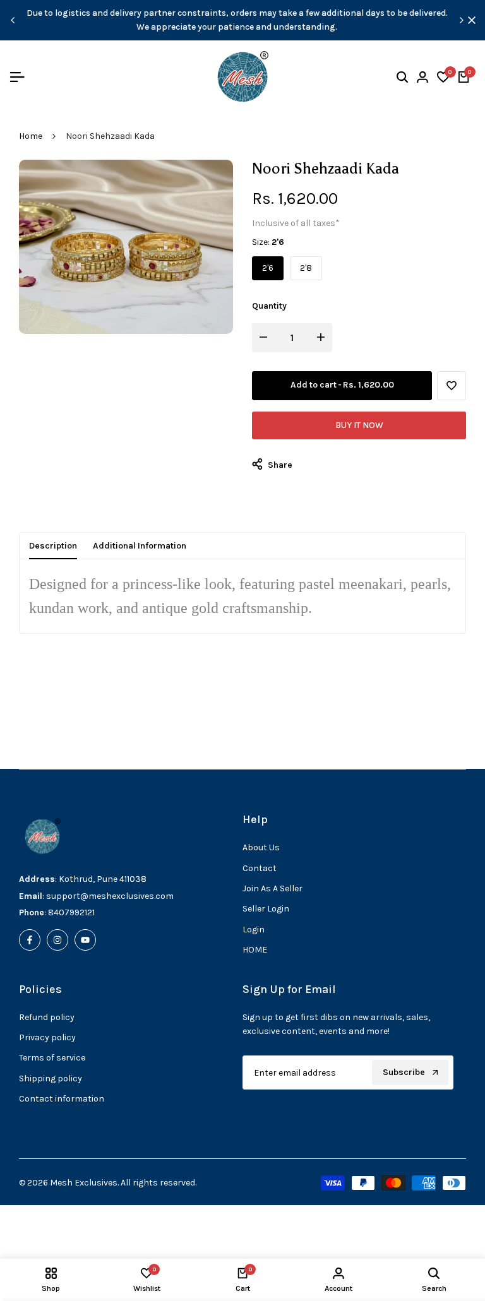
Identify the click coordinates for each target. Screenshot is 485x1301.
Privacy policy (47, 1037)
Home (30, 136)
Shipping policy (50, 1078)
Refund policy (47, 1017)
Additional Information (139, 545)
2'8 (306, 268)
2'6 (267, 268)
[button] (451, 385)
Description (53, 545)
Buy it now (359, 425)
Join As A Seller (272, 888)
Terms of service (52, 1057)
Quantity (269, 305)
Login (253, 929)
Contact (259, 868)
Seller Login (265, 908)
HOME (254, 949)
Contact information (61, 1098)
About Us (261, 847)
